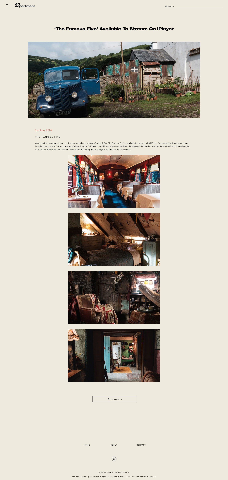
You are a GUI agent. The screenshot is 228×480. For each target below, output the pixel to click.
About (114, 445)
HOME (87, 445)
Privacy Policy (122, 472)
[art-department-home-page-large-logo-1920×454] (25, 4)
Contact (141, 445)
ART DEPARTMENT (80, 477)
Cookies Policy (106, 472)
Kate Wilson (74, 146)
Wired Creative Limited (145, 477)
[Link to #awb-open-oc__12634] (7, 5)
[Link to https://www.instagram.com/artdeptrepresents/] (114, 459)
